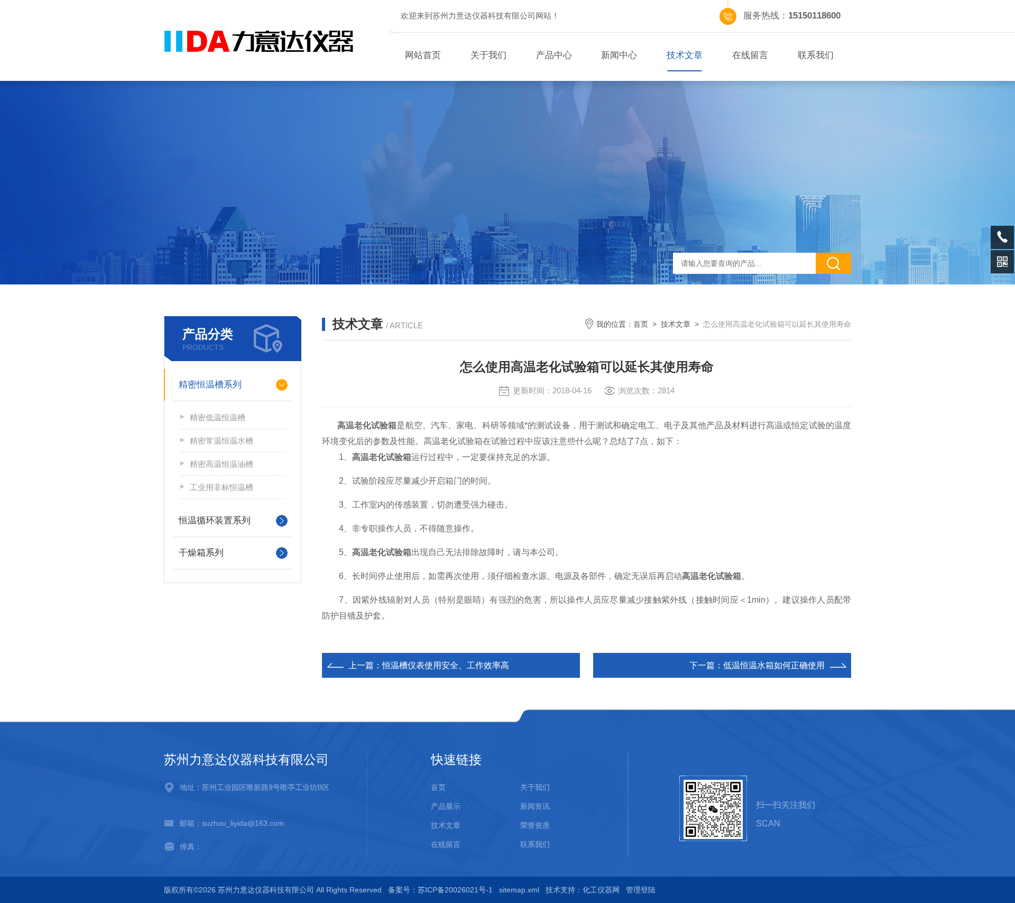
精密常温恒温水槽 (221, 440)
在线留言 (750, 55)
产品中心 (554, 55)
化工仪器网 (601, 890)
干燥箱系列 (201, 553)
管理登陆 (641, 890)
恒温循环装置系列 (215, 520)
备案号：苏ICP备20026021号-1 (440, 890)
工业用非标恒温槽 (221, 487)
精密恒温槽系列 (210, 385)
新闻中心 (619, 55)
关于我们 (488, 55)
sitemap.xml (519, 890)
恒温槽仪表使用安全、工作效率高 (445, 665)
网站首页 (423, 55)
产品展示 (445, 806)
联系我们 (816, 55)
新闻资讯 (535, 806)
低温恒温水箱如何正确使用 (774, 665)
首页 (640, 324)
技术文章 (685, 55)
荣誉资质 (535, 825)
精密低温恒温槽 (217, 417)
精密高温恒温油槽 (221, 463)
